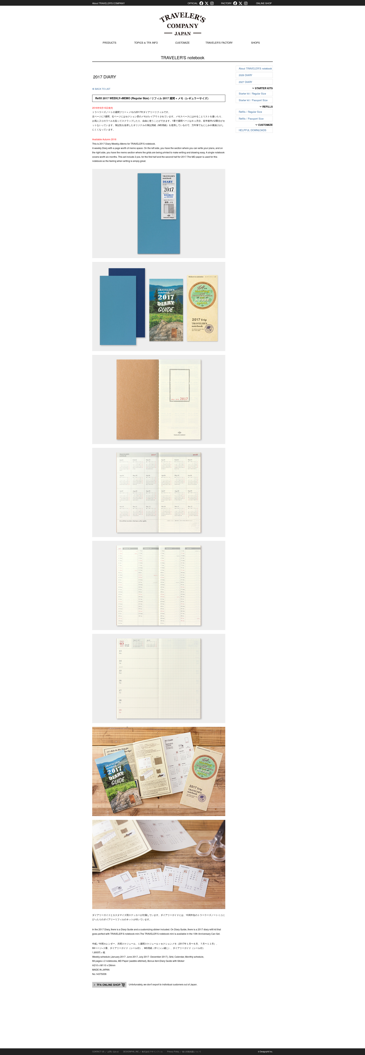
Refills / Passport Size (251, 118)
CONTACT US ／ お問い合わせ (105, 1051)
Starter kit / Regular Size (252, 93)
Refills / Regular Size (250, 111)
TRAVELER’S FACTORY (219, 42)
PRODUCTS (109, 42)
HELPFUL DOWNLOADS (252, 130)
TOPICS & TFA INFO (146, 42)
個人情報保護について (191, 1051)
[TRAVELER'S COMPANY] (182, 24)
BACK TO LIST (102, 88)
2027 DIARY (245, 82)
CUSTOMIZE (182, 42)
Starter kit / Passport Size (253, 100)
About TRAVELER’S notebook (255, 68)
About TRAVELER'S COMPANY (108, 3)
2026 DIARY (245, 75)
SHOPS (255, 42)
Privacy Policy (173, 1051)
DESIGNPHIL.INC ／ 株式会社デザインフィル (143, 1051)
